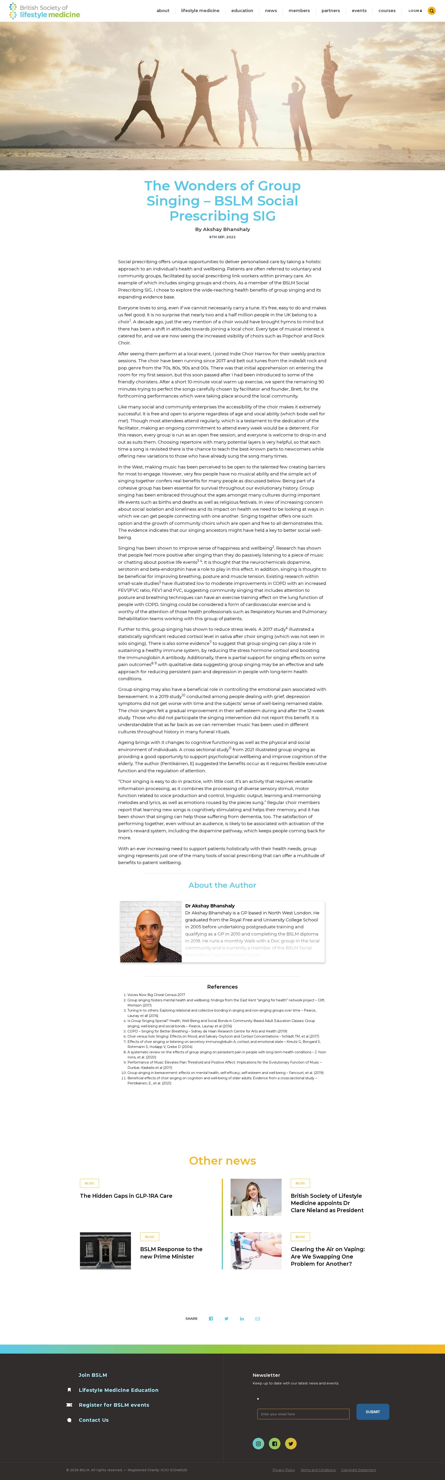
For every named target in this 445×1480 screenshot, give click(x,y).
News (271, 10)
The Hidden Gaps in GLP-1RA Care (126, 1196)
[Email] (303, 1401)
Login (414, 11)
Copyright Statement (358, 1470)
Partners (331, 10)
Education (242, 10)
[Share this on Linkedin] (242, 1319)
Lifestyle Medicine (200, 10)
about (163, 10)
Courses (387, 10)
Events (359, 10)
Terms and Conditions (318, 1470)
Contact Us (94, 1420)
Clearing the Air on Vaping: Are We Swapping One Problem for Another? (328, 1256)
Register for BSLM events (114, 1405)
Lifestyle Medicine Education (119, 1390)
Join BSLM (93, 1375)
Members (299, 10)
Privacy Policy (284, 1470)
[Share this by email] (257, 1319)
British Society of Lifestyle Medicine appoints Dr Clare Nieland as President (327, 1203)
